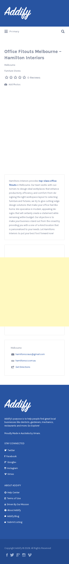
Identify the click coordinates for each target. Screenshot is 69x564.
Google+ (11, 462)
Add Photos (14, 84)
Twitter (11, 450)
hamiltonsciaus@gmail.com (30, 354)
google (18, 555)
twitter (12, 555)
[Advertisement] (34, 138)
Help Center (13, 492)
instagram (23, 555)
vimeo (29, 555)
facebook (7, 555)
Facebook (11, 456)
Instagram (12, 468)
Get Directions (23, 367)
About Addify (14, 510)
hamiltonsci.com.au (26, 360)
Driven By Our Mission (18, 504)
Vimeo (10, 474)
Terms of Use (14, 498)
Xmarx (36, 433)
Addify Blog (13, 516)
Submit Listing (14, 522)
